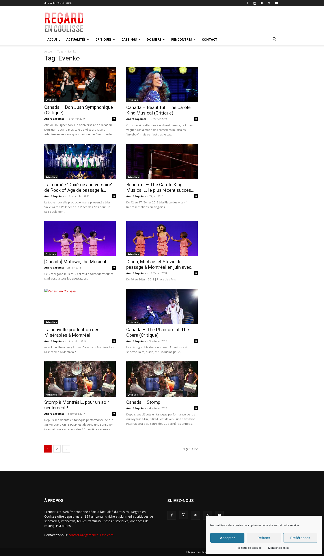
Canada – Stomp (143, 402)
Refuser (264, 538)
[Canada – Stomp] (162, 379)
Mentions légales (278, 547)
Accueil (53, 39)
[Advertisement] (193, 22)
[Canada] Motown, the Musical (75, 261)
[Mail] (262, 3)
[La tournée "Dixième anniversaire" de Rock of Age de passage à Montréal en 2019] (80, 161)
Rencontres (181, 39)
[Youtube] (276, 3)
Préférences (300, 538)
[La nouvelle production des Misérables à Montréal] (80, 306)
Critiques (103, 39)
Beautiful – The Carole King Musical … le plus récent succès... (160, 187)
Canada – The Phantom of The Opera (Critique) (157, 332)
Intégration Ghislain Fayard (203, 552)
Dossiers (154, 39)
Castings (129, 39)
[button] (274, 40)
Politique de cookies (248, 547)
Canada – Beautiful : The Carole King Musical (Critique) (158, 110)
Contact (209, 39)
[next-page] (66, 449)
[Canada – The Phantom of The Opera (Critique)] (162, 306)
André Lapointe (54, 118)
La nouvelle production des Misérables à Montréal (71, 332)
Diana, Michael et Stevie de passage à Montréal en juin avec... (160, 264)
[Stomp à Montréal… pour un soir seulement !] (80, 379)
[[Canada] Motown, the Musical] (80, 238)
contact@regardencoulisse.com (91, 535)
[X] (269, 3)
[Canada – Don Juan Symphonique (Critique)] (80, 84)
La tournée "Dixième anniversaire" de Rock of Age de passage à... (78, 187)
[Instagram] (254, 3)
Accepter (227, 538)
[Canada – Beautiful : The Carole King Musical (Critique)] (162, 84)
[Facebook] (247, 3)
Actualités (76, 39)
